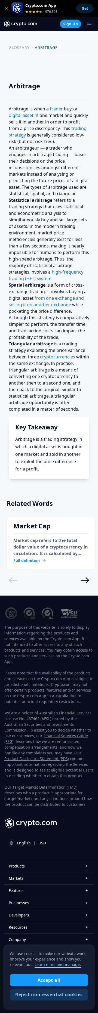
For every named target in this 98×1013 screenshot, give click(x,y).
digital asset (21, 115)
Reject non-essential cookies (49, 994)
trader (56, 109)
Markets (48, 878)
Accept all (49, 980)
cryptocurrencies (57, 357)
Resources (48, 927)
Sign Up (70, 23)
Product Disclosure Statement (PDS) (36, 758)
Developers (48, 915)
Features (48, 890)
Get (85, 8)
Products (48, 866)
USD (42, 842)
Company (48, 939)
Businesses (48, 902)
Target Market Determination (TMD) (45, 787)
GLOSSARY (19, 47)
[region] (49, 977)
